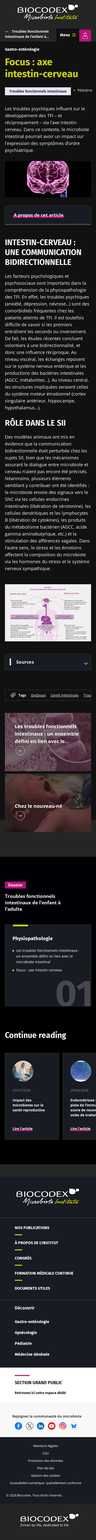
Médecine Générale (32, 1354)
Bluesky (74, 1426)
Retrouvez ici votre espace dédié (40, 1393)
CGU (45, 1453)
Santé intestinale (65, 695)
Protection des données (45, 1460)
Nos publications (32, 1227)
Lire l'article (22, 1128)
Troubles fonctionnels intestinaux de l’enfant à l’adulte (27, 36)
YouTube (51, 1426)
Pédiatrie (85, 90)
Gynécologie (26, 1332)
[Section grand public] (85, 36)
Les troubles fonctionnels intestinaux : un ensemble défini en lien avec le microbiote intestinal (47, 956)
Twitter (29, 1426)
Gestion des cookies (45, 1475)
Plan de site (45, 1468)
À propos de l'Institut (36, 1242)
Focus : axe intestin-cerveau (39, 970)
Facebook (18, 1426)
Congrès (23, 1258)
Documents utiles (32, 1288)
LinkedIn (40, 1426)
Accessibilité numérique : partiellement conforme (45, 1483)
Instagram (62, 1426)
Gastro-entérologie (22, 49)
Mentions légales (45, 1446)
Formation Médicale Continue (44, 1273)
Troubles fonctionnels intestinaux (37, 91)
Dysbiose (38, 695)
